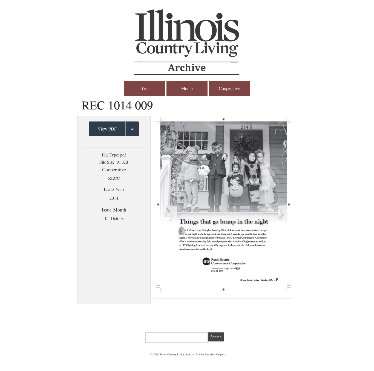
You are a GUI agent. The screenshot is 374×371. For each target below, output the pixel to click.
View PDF (107, 129)
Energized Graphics (215, 354)
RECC (114, 178)
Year (145, 88)
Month (187, 88)
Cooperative (229, 88)
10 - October (114, 218)
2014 (114, 198)
